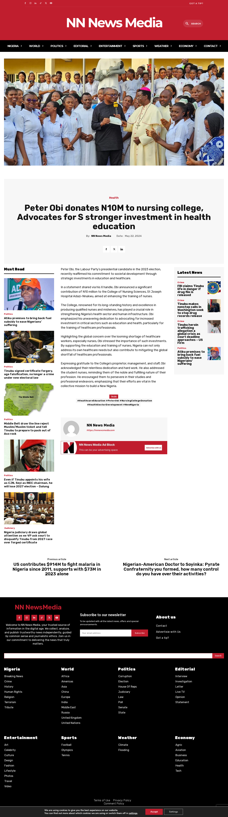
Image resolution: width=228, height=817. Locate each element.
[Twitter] (46, 3)
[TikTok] (40, 3)
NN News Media (101, 235)
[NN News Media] (73, 429)
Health (114, 198)
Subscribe (140, 633)
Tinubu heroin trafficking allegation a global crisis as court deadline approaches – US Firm (190, 334)
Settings (173, 811)
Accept (154, 811)
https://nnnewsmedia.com (101, 430)
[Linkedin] (35, 3)
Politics (8, 314)
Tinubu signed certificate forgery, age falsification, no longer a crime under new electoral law (29, 374)
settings (133, 813)
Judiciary (9, 528)
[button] (193, 24)
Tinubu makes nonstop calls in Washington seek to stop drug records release (190, 310)
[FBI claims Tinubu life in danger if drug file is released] (214, 287)
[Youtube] (51, 3)
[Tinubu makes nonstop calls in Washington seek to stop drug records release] (214, 305)
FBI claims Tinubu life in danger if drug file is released (190, 290)
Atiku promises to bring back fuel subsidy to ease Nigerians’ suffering (27, 321)
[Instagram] (30, 3)
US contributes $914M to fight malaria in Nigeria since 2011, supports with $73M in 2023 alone (57, 569)
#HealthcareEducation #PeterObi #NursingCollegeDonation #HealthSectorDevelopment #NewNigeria (114, 402)
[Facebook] (25, 3)
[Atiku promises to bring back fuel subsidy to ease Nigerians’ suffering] (29, 294)
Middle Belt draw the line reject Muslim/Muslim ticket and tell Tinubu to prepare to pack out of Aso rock (27, 428)
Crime (180, 282)
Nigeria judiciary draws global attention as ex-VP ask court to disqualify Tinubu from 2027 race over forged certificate (28, 537)
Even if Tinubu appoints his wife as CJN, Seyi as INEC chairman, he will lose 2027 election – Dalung (28, 483)
